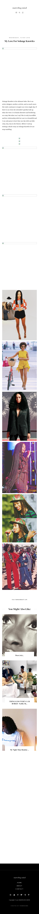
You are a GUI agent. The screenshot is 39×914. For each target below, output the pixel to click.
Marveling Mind (24, 900)
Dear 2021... (19, 655)
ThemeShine (24, 905)
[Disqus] (19, 784)
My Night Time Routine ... (19, 750)
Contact (19, 889)
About (19, 886)
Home (19, 882)
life (26, 599)
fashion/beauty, (20, 599)
